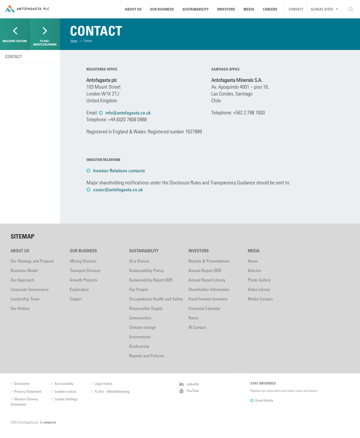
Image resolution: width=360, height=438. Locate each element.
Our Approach (22, 280)
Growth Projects (83, 280)
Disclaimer (22, 383)
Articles (254, 270)
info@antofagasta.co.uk (128, 112)
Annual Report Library (206, 280)
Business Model (24, 270)
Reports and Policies (146, 355)
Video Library (259, 289)
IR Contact (197, 327)
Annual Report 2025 (204, 270)
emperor (50, 422)
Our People (138, 289)
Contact (296, 9)
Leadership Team (25, 298)
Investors (226, 9)
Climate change (142, 327)
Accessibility (64, 383)
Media (249, 9)
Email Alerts (264, 400)
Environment (139, 336)
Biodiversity (139, 346)
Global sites (322, 9)
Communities (140, 317)
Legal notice (104, 383)
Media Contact (260, 298)
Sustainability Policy (146, 270)
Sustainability (195, 9)
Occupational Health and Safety (156, 298)
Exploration (79, 289)
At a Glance (139, 261)
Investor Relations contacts (119, 170)
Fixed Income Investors (207, 298)
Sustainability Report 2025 (151, 280)
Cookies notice (65, 391)
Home (74, 40)
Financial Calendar (204, 308)
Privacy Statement (27, 391)
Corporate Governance (30, 289)
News (193, 317)
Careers (270, 9)
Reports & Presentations (209, 261)
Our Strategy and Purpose (32, 261)
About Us (133, 9)
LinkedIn (193, 384)
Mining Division (83, 261)
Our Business (162, 9)
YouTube (193, 390)
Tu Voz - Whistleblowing (112, 391)
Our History (20, 308)
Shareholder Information (209, 289)
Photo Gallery (259, 280)
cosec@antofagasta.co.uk (118, 189)
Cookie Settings (66, 399)
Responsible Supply (146, 308)
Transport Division (85, 270)
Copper (76, 298)
